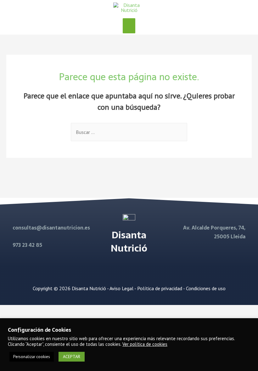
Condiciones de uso (206, 288)
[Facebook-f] (121, 268)
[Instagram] (137, 268)
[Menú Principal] (129, 25)
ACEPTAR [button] (71, 356)
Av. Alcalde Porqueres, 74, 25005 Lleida (214, 232)
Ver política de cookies (144, 344)
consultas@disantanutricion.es (51, 228)
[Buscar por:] (129, 132)
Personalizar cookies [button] (31, 356)
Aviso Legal (121, 288)
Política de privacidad (159, 288)
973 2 (19, 245)
